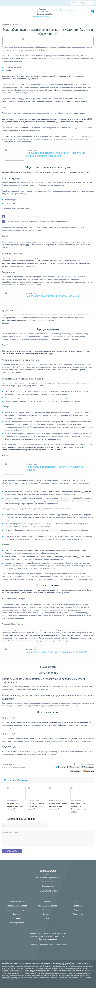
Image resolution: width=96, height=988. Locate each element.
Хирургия (78, 910)
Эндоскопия (47, 914)
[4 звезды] (9, 767)
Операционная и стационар (17, 910)
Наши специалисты (17, 901)
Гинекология (78, 914)
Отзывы (17, 918)
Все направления (17, 923)
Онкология (47, 910)
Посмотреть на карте (41, 16)
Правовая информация (17, 906)
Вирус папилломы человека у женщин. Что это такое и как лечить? (78, 807)
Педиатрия (78, 906)
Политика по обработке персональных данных (48, 944)
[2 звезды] (5, 767)
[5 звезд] (11, 767)
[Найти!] (91, 3)
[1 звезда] (3, 767)
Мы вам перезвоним (67, 10)
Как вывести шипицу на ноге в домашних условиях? (56, 652)
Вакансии (17, 914)
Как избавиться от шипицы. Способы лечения (52, 296)
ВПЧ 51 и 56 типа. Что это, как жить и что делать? (37, 806)
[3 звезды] (7, 767)
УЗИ (47, 918)
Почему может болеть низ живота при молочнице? (58, 806)
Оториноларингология (47, 906)
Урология (47, 901)
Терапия (78, 901)
